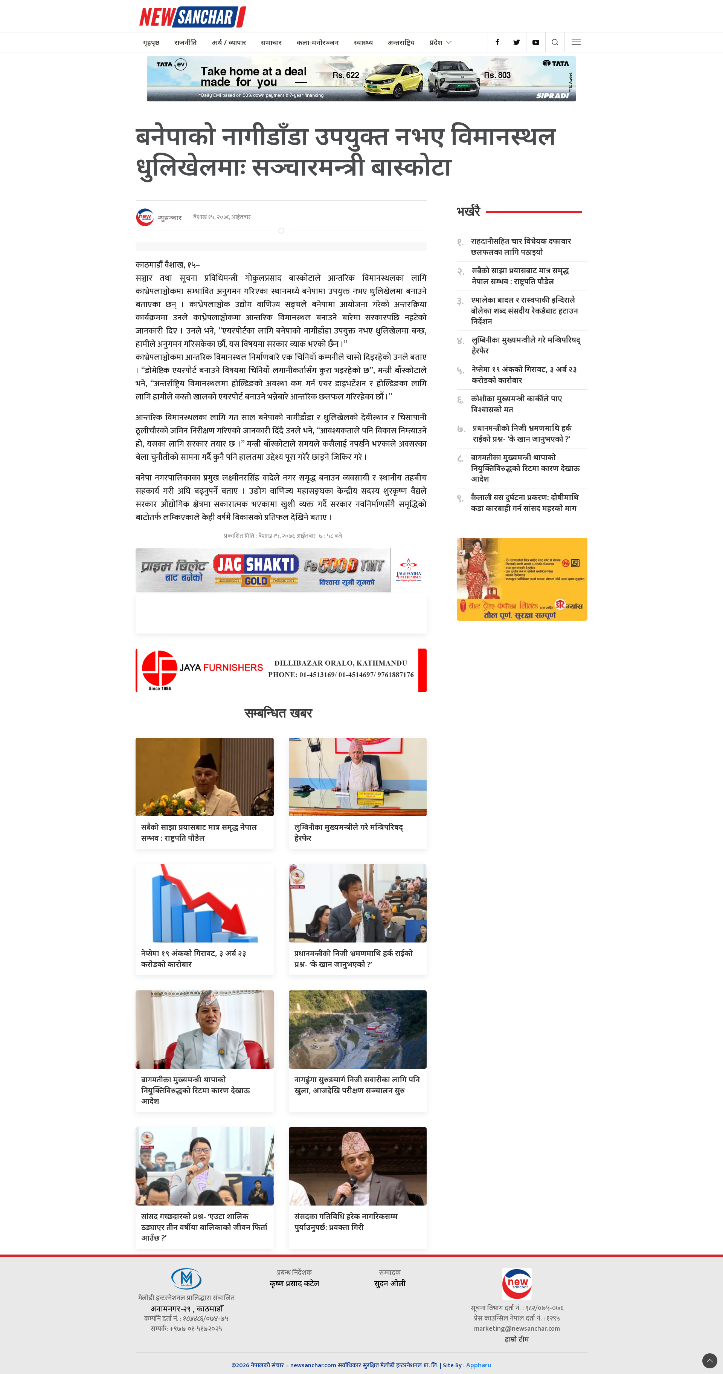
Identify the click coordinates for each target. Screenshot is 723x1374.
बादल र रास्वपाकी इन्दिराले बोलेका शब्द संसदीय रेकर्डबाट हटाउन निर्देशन (524, 310)
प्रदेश (436, 42)
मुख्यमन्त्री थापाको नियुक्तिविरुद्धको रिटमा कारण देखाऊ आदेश (195, 1090)
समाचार (271, 42)
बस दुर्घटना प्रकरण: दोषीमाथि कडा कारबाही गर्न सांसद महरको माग (525, 502)
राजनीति (185, 42)
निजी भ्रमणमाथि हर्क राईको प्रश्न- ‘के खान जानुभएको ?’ (522, 433)
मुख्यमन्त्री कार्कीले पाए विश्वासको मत (516, 404)
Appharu (478, 1365)
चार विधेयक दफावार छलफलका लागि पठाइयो (521, 246)
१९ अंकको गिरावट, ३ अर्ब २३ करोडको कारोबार (524, 374)
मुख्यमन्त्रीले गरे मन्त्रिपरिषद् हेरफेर (526, 345)
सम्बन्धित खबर (278, 712)
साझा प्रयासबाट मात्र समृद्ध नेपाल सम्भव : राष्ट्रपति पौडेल (520, 275)
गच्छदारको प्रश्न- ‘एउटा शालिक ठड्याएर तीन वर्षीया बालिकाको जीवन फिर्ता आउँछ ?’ (204, 1227)
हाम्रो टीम (517, 1338)
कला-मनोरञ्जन (318, 42)
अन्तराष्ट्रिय (401, 42)
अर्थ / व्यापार (229, 42)
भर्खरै (468, 211)
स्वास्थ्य (363, 42)
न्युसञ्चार (170, 217)
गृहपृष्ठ (151, 42)
